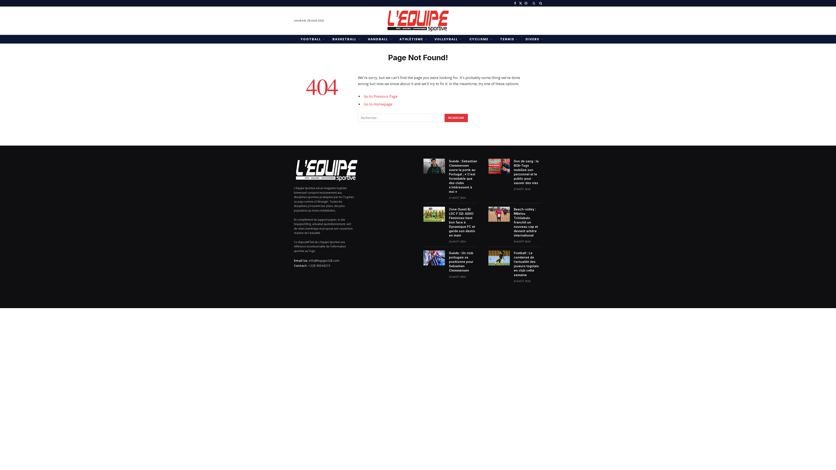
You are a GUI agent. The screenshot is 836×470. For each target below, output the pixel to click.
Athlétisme (411, 39)
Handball (378, 39)
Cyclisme (479, 39)
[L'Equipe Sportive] (418, 20)
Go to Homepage (378, 104)
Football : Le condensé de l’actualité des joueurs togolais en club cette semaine (526, 264)
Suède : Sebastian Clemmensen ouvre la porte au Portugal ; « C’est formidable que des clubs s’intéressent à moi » (463, 176)
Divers (532, 39)
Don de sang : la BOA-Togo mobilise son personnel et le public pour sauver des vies (526, 172)
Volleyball (446, 39)
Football (311, 39)
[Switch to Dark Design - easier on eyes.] (534, 3)
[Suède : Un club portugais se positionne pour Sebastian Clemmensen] (434, 257)
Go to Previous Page (381, 96)
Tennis (507, 39)
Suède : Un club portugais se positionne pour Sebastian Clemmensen (461, 261)
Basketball (344, 39)
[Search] (540, 3)
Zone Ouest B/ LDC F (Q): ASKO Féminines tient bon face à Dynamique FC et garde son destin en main (462, 222)
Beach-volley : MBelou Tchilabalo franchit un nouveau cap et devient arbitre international (526, 222)
